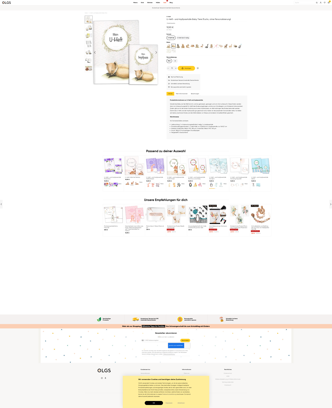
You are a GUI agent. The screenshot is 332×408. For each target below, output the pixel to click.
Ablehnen (181, 403)
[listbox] (207, 38)
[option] (169, 46)
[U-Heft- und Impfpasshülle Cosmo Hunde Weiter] (330, 204)
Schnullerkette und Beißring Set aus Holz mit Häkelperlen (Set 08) (260, 214)
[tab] (170, 94)
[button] (95, 52)
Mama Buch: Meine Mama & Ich (155, 214)
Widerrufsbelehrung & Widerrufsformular (227, 379)
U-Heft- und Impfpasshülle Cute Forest (176, 165)
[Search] (316, 2)
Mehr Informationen (182, 93)
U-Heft (169, 16)
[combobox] (306, 2)
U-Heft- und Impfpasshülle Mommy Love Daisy (197, 165)
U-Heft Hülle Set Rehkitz (134, 165)
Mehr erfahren (166, 9)
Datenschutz (228, 373)
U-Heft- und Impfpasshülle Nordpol (218, 165)
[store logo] (6, 2)
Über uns (186, 373)
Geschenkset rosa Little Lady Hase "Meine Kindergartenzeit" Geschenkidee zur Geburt (134, 214)
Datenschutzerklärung (169, 354)
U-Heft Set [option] (171, 38)
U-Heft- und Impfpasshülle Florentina (113, 165)
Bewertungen (195, 93)
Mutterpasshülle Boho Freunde (113, 214)
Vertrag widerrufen (228, 382)
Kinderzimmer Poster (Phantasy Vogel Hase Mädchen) (239, 214)
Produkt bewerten (171, 23)
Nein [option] (169, 61)
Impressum (227, 385)
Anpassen (169, 403)
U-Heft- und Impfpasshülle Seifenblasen (155, 165)
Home (86, 13)
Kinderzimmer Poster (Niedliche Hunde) (176, 214)
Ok (154, 403)
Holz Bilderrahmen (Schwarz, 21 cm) (218, 214)
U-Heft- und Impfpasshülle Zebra (260, 165)
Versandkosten (145, 373)
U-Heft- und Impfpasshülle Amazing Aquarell (239, 165)
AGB (227, 376)
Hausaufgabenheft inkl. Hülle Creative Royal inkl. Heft (197, 214)
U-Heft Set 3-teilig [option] (183, 38)
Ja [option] (175, 61)
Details (170, 93)
